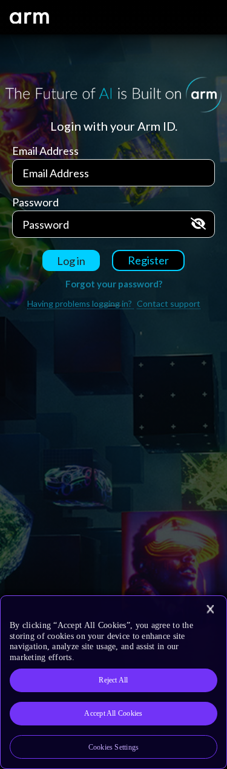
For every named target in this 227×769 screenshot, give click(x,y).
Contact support (168, 303)
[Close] (210, 609)
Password (35, 202)
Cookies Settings (113, 747)
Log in (71, 260)
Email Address (45, 150)
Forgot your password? (113, 283)
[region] (113, 682)
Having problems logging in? (80, 303)
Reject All (113, 680)
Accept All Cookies (113, 713)
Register (148, 260)
